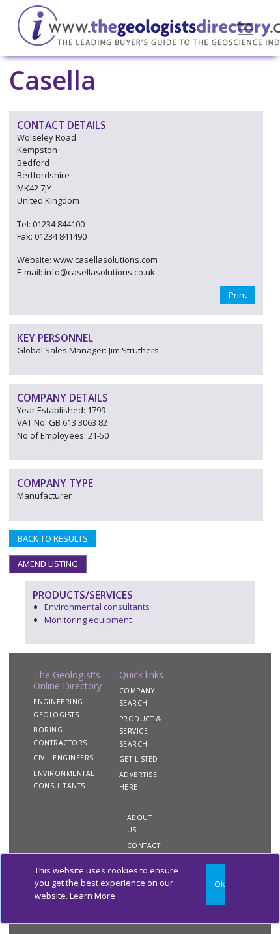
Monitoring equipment (88, 619)
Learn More (92, 895)
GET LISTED (138, 758)
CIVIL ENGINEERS (63, 757)
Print (238, 295)
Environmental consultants (97, 606)
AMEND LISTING (48, 564)
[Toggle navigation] (245, 28)
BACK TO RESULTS (53, 538)
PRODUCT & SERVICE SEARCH (140, 731)
